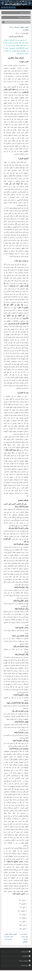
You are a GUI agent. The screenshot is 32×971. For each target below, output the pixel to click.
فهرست (16, 934)
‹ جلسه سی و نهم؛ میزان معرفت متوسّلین (24, 937)
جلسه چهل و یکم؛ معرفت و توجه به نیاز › (8, 936)
